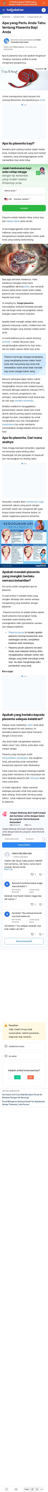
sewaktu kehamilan (24, 400)
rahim (30, 725)
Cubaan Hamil (18, 17)
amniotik (6, 341)
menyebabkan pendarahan (15, 758)
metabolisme (8, 424)
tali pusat (34, 778)
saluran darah (13, 221)
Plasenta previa (16, 632)
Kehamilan (6, 17)
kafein (26, 286)
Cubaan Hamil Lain (34, 17)
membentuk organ (35, 501)
